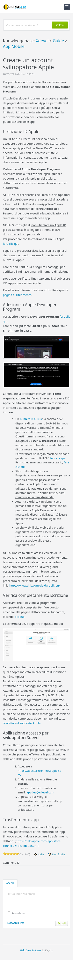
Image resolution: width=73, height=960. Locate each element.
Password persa (15, 923)
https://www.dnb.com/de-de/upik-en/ (34, 585)
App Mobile (14, 46)
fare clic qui (10, 243)
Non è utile (58, 854)
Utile (41, 854)
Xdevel (42, 40)
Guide (58, 40)
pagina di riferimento (17, 295)
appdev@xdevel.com (40, 792)
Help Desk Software (30, 950)
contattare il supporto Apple (21, 723)
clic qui (19, 617)
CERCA (60, 25)
